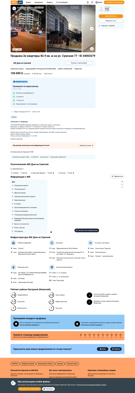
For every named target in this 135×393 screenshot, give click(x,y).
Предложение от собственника (26, 104)
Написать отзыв (85, 145)
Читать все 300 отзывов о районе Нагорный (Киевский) (105, 295)
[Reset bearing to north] (122, 187)
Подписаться (118, 176)
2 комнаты (20, 97)
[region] (86, 207)
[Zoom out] (122, 184)
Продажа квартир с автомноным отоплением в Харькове (27, 375)
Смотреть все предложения (88, 230)
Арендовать (39, 2)
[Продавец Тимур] (101, 8)
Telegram (117, 349)
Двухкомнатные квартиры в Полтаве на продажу (101, 375)
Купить (28, 2)
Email (104, 349)
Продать (50, 2)
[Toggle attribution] (51, 232)
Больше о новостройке (79, 63)
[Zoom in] (122, 182)
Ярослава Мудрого (39, 173)
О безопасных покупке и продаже (91, 325)
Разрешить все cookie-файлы (29, 389)
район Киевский (65, 69)
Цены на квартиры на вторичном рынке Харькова (63, 378)
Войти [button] (100, 2)
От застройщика (62, 2)
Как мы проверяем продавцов (29, 325)
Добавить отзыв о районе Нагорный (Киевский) (106, 302)
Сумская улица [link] (17, 69)
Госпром (15, 173)
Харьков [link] (78, 69)
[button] (114, 2)
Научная (63, 173)
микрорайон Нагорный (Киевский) (41, 69)
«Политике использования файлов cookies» (92, 385)
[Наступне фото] (92, 28)
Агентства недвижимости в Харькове (62, 374)
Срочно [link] (14, 117)
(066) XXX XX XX (110, 16)
